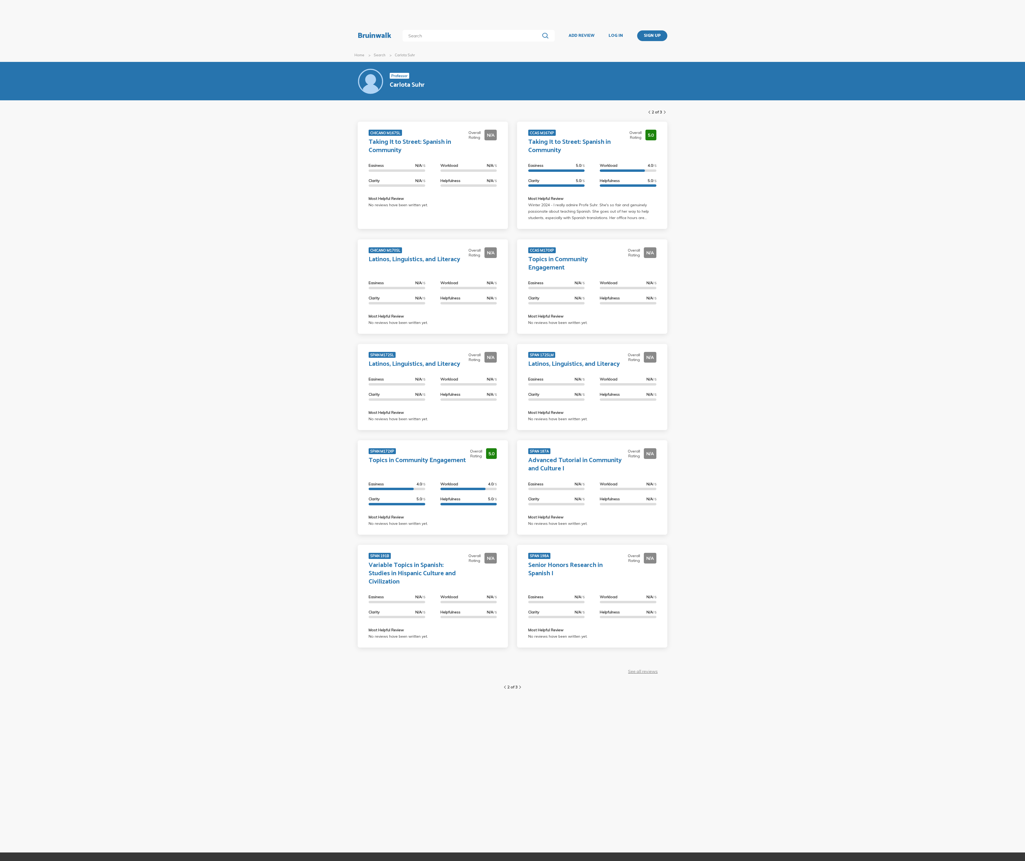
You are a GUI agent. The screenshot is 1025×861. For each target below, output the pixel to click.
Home (359, 55)
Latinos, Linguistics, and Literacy (414, 259)
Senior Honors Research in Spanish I (565, 569)
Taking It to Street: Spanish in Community (410, 146)
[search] (472, 36)
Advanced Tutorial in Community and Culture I (575, 464)
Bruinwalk (374, 36)
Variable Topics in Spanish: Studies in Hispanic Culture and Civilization (412, 573)
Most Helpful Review (386, 198)
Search (379, 55)
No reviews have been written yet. (398, 205)
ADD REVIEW (581, 35)
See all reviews (643, 671)
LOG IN (616, 35)
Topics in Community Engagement (558, 263)
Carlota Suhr (405, 55)
